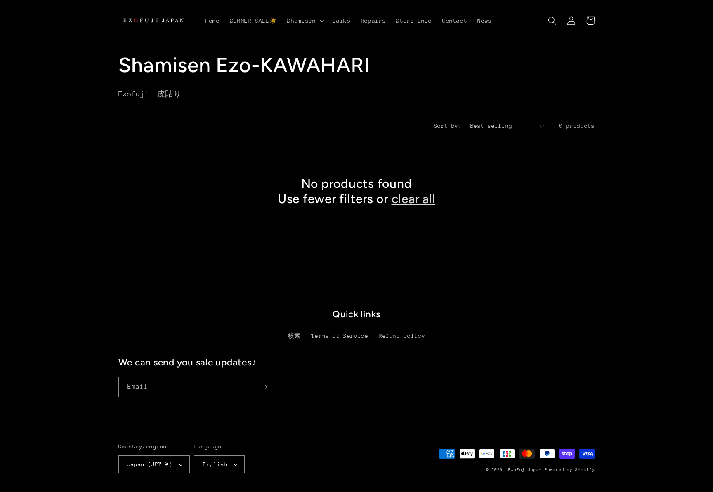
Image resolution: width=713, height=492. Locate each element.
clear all (414, 198)
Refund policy (402, 336)
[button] (305, 21)
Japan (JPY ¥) (149, 464)
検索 (294, 336)
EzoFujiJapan (525, 469)
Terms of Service (339, 336)
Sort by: (448, 125)
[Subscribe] (264, 387)
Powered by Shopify (570, 469)
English (215, 464)
